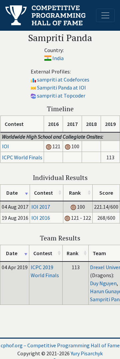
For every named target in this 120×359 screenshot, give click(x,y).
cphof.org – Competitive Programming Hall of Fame (60, 345)
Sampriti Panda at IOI (61, 87)
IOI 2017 (40, 206)
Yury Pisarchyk (87, 353)
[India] (47, 58)
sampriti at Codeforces (63, 79)
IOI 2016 (40, 217)
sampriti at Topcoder (61, 95)
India (58, 58)
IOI (5, 146)
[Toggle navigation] (105, 15)
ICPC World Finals (22, 157)
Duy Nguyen (103, 283)
